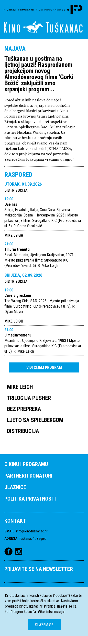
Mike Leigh (13, 235)
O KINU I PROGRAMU (26, 464)
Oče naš (10, 204)
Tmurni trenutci (17, 249)
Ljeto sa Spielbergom (35, 420)
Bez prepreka (24, 409)
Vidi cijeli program (44, 367)
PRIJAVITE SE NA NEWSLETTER (38, 569)
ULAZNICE (15, 487)
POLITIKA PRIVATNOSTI (30, 499)
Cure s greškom (17, 295)
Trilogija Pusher (29, 398)
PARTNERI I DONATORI (28, 476)
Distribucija (16, 190)
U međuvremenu (17, 335)
